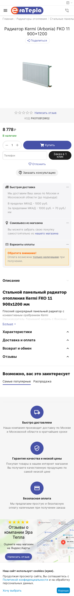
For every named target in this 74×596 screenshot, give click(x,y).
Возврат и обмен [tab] (17, 348)
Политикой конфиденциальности (25, 579)
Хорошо (63, 590)
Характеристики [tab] (17, 332)
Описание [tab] (11, 280)
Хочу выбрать (12, 590)
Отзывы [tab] (10, 357)
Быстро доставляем (37, 422)
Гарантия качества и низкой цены (37, 458)
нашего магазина (46, 233)
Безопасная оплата (37, 498)
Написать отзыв (18, 556)
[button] (37, 40)
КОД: (27, 118)
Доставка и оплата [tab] (19, 340)
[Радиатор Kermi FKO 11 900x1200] (37, 75)
